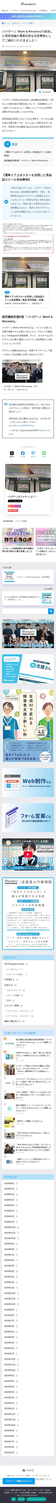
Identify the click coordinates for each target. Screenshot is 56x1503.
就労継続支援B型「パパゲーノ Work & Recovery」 (26, 160)
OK (13, 1499)
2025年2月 (10, 1282)
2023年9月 (10, 1375)
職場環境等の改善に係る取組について (35, 1479)
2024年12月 (11, 1293)
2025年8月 (10, 1249)
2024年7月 (10, 1321)
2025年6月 (10, 1260)
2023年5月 (10, 1392)
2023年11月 (11, 1365)
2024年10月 (11, 1304)
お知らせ (4, 11)
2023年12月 (11, 1359)
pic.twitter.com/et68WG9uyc (21, 425)
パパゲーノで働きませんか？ (18, 1481)
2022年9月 (10, 1430)
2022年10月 (11, 1425)
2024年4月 (10, 1337)
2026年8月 (10, 1183)
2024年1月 (10, 1353)
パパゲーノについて (41, 1476)
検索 (51, 611)
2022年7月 (10, 1441)
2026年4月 (10, 1205)
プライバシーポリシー (36, 1499)
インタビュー (14, 969)
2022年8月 (10, 1436)
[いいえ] (52, 1495)
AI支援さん (43, 11)
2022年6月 (10, 1447)
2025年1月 (10, 1288)
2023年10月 (11, 1370)
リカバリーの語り (16, 974)
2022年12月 (11, 1414)
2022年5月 (10, 1452)
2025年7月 (10, 1255)
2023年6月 (10, 1387)
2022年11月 (11, 1419)
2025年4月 (11, 1271)
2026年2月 (10, 1216)
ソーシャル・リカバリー (20, 1011)
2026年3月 (10, 1211)
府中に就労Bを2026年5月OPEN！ (28, 16)
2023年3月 (10, 1403)
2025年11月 (11, 1233)
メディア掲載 (21, 521)
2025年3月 (11, 1277)
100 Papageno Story (15, 964)
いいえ (21, 1499)
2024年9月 (10, 1310)
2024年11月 (11, 1299)
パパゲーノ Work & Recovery (23, 11)
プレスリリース (16, 990)
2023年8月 (11, 1381)
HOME (29, 1470)
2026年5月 (10, 1200)
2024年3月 (10, 1343)
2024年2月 (10, 1348)
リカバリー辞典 (13, 1005)
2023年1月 (10, 1408)
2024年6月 (10, 1326)
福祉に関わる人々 (14, 1021)
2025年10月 (11, 1238)
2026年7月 (10, 1189)
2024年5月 (10, 1332)
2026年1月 (10, 1222)
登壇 (10, 1000)
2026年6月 (10, 1194)
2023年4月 (11, 1397)
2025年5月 (10, 1266)
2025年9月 (10, 1244)
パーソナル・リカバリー (20, 1016)
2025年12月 (11, 1227)
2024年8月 (10, 1315)
